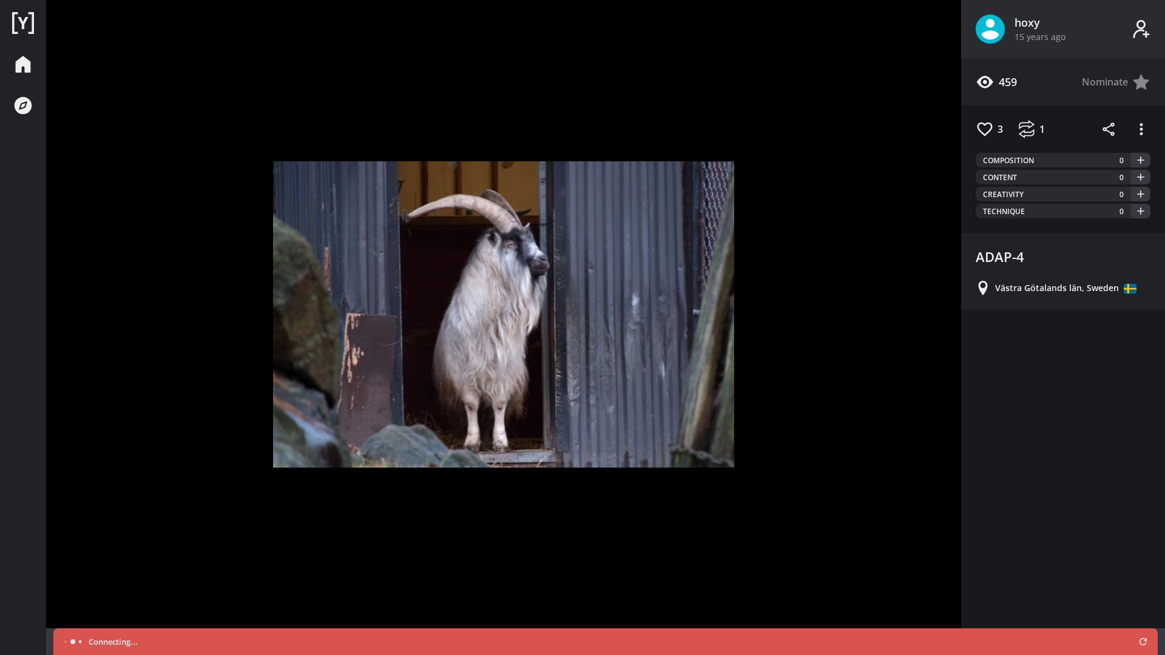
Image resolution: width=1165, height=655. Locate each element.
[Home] (23, 23)
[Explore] (23, 105)
